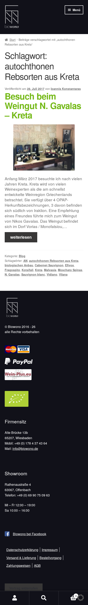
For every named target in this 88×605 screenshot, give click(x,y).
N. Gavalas (12, 274)
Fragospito (12, 270)
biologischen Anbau (19, 265)
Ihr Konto (14, 598)
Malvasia (50, 270)
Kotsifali (27, 270)
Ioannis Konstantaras (66, 89)
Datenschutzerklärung (22, 549)
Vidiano (52, 274)
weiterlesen (21, 237)
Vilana (63, 274)
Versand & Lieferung (21, 557)
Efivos (69, 265)
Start (12, 40)
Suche (44, 598)
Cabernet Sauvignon (49, 265)
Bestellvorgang (50, 557)
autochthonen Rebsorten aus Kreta (53, 261)
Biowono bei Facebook (29, 534)
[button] (80, 597)
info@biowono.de (25, 448)
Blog (22, 256)
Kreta (38, 270)
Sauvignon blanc (33, 274)
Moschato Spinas (70, 270)
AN (25, 261)
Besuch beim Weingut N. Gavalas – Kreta (43, 105)
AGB (37, 565)
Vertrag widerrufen (23, 588)
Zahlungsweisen (18, 565)
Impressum (50, 549)
